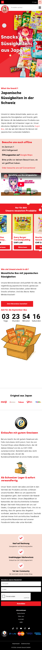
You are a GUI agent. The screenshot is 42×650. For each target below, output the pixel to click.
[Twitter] (29, 628)
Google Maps (26, 155)
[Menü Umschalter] (40, 7)
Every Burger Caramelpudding (18, 238)
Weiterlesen (18, 247)
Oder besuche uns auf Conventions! (18, 168)
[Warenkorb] (40, 2)
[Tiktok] (13, 628)
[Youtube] (21, 628)
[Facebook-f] (25, 628)
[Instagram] (17, 628)
